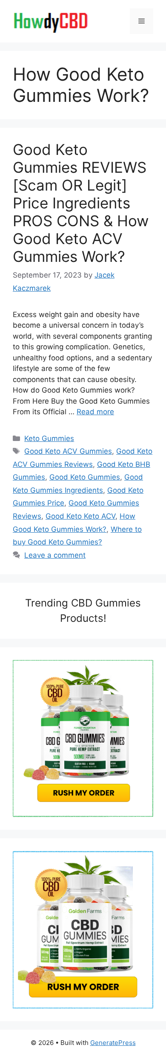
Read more (95, 411)
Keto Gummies (49, 438)
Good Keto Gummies (84, 477)
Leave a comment (55, 555)
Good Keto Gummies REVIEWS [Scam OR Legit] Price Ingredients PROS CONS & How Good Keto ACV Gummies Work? (81, 202)
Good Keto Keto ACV (80, 516)
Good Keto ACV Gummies (68, 451)
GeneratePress (113, 1043)
